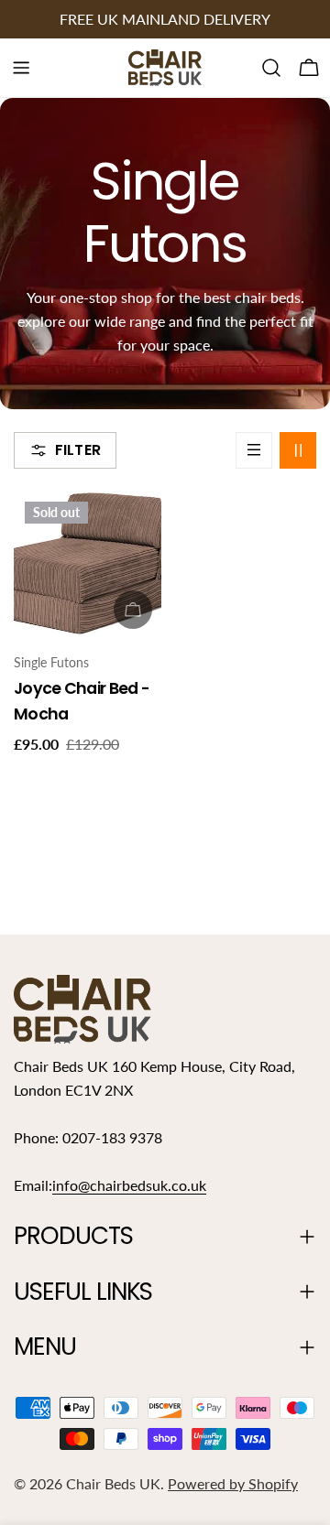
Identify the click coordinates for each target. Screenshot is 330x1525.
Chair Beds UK (113, 1483)
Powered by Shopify (233, 1483)
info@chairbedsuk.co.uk (129, 1185)
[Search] (271, 67)
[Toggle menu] (21, 67)
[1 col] (254, 450)
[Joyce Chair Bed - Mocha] (87, 564)
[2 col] (298, 450)
